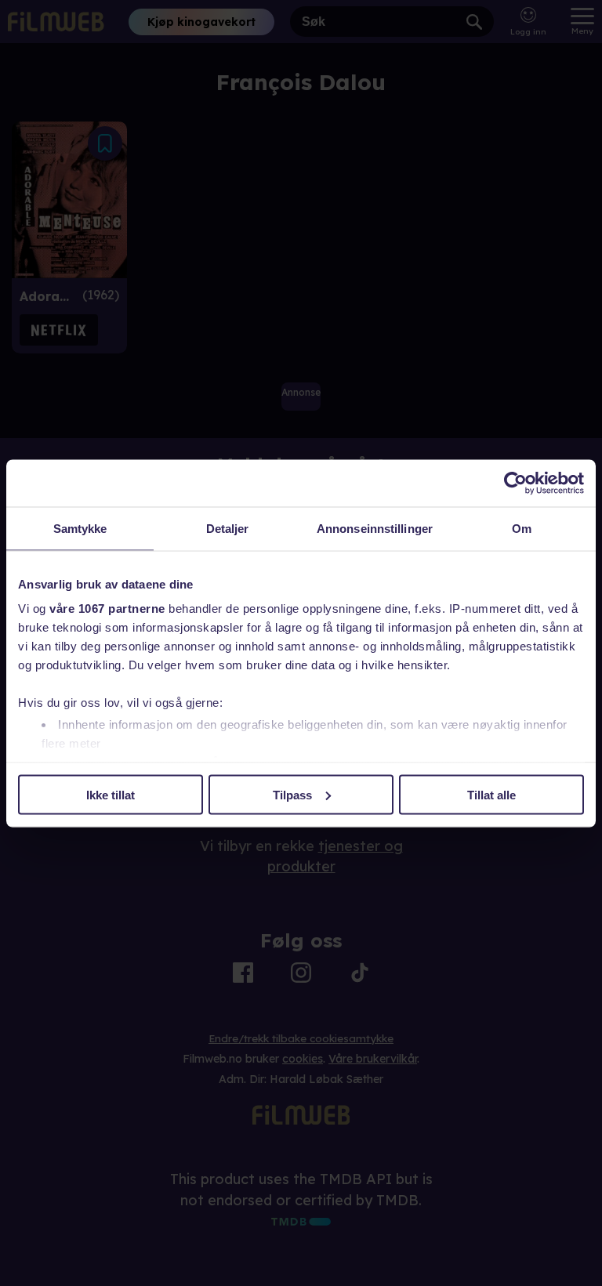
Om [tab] (521, 527)
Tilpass (292, 794)
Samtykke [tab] (80, 527)
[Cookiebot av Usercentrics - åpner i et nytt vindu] (515, 482)
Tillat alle (491, 794)
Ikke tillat (110, 794)
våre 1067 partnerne (107, 608)
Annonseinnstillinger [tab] (375, 527)
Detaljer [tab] (227, 527)
